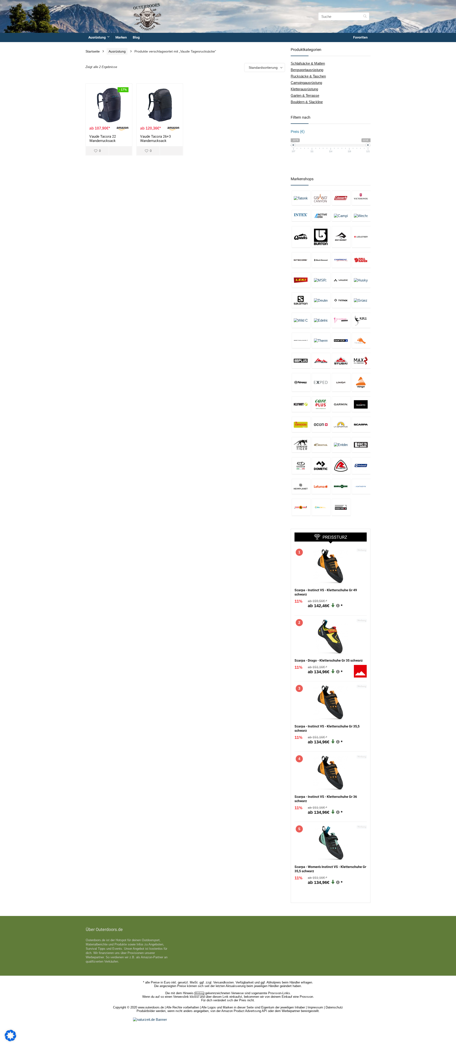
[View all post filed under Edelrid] (321, 320)
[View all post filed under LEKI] (301, 280)
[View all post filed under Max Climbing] (361, 360)
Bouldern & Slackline (307, 102)
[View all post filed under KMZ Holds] (361, 320)
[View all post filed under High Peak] (341, 507)
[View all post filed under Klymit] (301, 404)
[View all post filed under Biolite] (321, 507)
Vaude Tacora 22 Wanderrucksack (102, 138)
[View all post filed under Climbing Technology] (301, 465)
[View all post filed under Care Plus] (321, 404)
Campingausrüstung (306, 83)
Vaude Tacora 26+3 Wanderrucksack (155, 138)
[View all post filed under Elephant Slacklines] (341, 320)
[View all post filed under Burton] (321, 236)
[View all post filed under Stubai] (341, 360)
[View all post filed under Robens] (341, 465)
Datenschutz (334, 1007)
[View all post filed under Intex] (301, 215)
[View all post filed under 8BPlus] (301, 360)
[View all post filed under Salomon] (301, 300)
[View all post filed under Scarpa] (361, 424)
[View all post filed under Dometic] (321, 465)
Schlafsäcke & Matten (308, 63)
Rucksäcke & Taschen (308, 76)
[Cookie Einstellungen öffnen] (10, 1040)
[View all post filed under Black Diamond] (321, 260)
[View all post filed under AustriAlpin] (321, 360)
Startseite (93, 51)
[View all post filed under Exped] (321, 382)
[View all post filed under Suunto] (361, 404)
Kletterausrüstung (304, 89)
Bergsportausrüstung (307, 70)
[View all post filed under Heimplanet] (301, 486)
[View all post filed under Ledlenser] (361, 236)
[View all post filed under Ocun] (321, 424)
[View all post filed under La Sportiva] (341, 424)
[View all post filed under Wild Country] (301, 320)
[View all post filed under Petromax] (301, 382)
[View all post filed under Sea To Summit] (341, 236)
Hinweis (188, 993)
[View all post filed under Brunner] (341, 486)
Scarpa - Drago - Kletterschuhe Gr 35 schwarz (328, 660)
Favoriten (360, 37)
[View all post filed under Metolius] (301, 340)
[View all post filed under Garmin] (341, 404)
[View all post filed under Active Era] (321, 215)
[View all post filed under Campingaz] (341, 260)
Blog (136, 37)
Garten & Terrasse (305, 95)
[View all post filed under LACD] (361, 444)
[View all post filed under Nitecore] (301, 260)
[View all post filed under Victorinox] (361, 198)
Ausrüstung (97, 37)
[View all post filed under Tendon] (301, 424)
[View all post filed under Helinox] (341, 300)
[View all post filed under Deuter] (321, 300)
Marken (121, 37)
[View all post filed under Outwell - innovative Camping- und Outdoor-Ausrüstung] (361, 465)
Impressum (315, 1007)
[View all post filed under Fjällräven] (361, 260)
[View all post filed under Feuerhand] (301, 507)
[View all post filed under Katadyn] (361, 486)
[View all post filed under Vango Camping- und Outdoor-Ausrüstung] (361, 382)
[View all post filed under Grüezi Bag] (361, 300)
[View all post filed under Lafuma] (321, 486)
